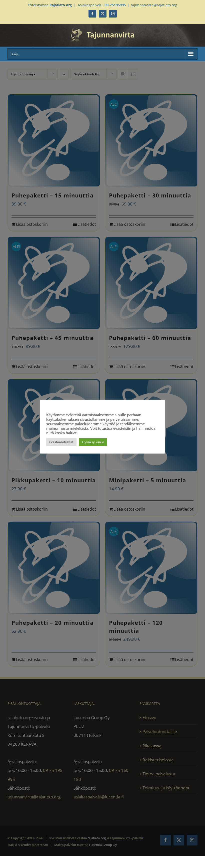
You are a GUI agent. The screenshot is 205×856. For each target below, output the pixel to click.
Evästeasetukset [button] (61, 442)
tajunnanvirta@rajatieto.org (154, 5)
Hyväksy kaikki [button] (93, 442)
